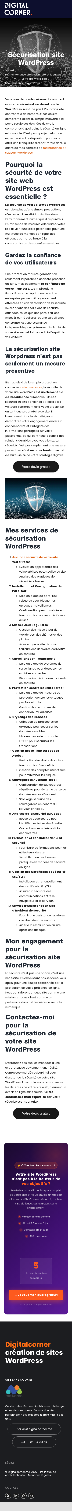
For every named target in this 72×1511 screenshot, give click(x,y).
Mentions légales (39, 1475)
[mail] (31, 1496)
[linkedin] (16, 1496)
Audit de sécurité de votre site (35, 557)
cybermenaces (31, 387)
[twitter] (8, 1496)
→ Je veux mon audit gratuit (35, 1295)
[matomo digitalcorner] (14, 1386)
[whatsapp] (24, 1496)
